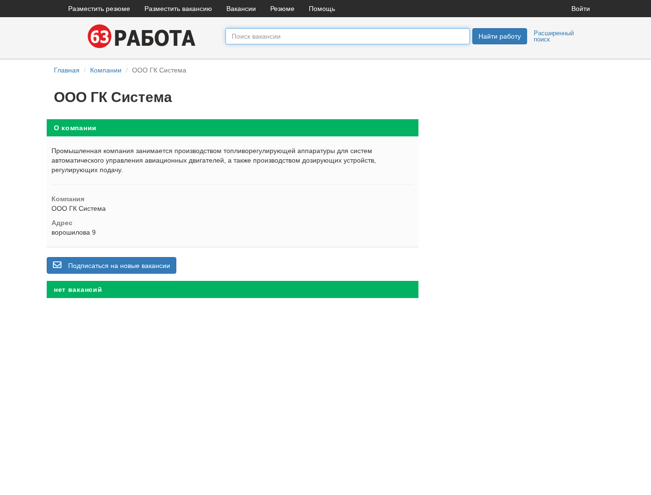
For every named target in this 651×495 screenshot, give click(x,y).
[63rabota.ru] (139, 36)
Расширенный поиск (554, 36)
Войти (580, 8)
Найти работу (499, 36)
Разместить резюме (99, 8)
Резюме (282, 8)
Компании (106, 70)
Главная (67, 70)
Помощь (322, 8)
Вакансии (241, 8)
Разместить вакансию (178, 8)
